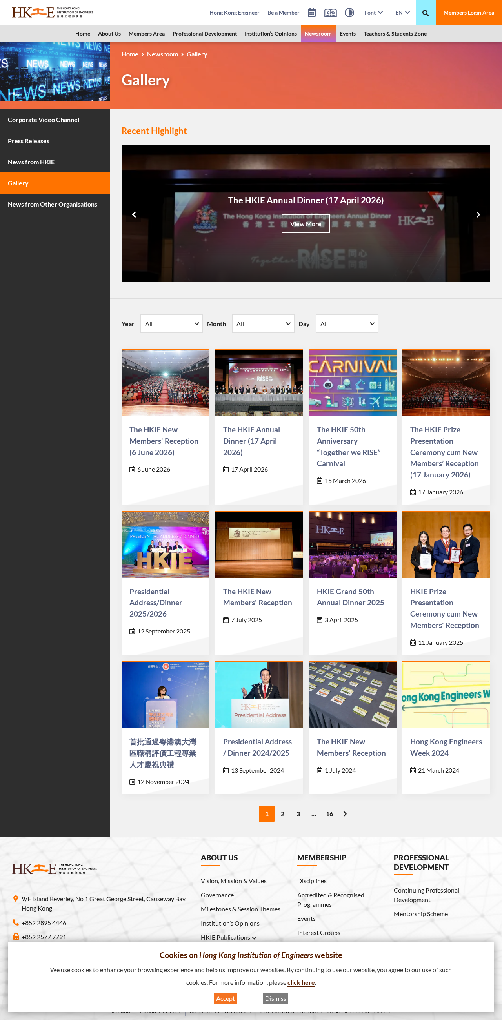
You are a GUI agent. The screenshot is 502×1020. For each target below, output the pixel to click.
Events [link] (348, 33)
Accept (225, 998)
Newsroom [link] (318, 33)
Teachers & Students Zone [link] (395, 33)
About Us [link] (109, 33)
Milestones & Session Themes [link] (240, 909)
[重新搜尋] (425, 12)
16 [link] (329, 813)
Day (304, 323)
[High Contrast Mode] (349, 14)
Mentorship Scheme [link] (421, 913)
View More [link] (306, 223)
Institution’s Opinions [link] (271, 33)
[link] (66, 12)
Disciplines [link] (312, 880)
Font (371, 12)
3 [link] (298, 813)
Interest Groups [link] (318, 932)
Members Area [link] (147, 33)
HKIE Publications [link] (225, 937)
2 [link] (282, 813)
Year (128, 323)
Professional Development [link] (205, 33)
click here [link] (301, 982)
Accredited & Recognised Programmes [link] (330, 899)
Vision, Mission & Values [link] (234, 880)
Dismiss (275, 998)
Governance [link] (217, 894)
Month (216, 323)
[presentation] (133, 214)
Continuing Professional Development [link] (426, 894)
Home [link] (82, 33)
